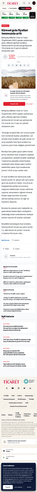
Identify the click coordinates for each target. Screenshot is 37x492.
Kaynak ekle (14, 104)
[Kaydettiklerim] (29, 3)
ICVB (26, 403)
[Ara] (24, 3)
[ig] (18, 388)
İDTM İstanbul (22, 399)
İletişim (10, 415)
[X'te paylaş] (9, 65)
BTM (13, 395)
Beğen (7, 249)
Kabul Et (8, 487)
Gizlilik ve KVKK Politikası (18, 415)
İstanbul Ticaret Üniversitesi (18, 406)
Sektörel (5, 25)
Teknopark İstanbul (9, 399)
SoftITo (19, 395)
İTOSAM (31, 399)
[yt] (12, 388)
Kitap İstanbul (29, 395)
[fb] (24, 388)
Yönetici (12, 255)
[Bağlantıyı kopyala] (28, 65)
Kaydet (17, 249)
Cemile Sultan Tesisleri (15, 403)
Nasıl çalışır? (30, 104)
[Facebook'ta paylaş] (12, 65)
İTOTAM (6, 395)
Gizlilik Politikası (7, 482)
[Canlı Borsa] (33, 3)
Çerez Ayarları (18, 487)
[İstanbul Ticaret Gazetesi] (13, 3)
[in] (30, 388)
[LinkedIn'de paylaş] (20, 65)
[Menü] (4, 3)
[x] (6, 388)
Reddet (29, 487)
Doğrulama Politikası (27, 415)
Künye (4, 415)
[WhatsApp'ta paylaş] (16, 65)
